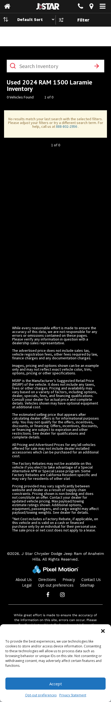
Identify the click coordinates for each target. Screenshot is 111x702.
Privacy (69, 579)
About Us (24, 579)
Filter (83, 20)
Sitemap (87, 585)
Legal (27, 585)
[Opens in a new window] (91, 7)
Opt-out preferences (41, 695)
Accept (55, 683)
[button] (103, 631)
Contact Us (91, 579)
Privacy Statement (72, 695)
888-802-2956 (67, 126)
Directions (47, 579)
